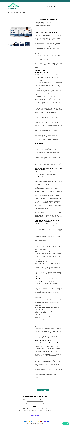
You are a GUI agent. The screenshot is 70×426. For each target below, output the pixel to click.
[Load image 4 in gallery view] (27, 44)
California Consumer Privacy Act (35, 412)
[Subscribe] (43, 402)
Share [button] (37, 377)
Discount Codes (39, 410)
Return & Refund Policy (47, 410)
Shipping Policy (33, 410)
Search (37, 408)
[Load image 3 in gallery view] (22, 44)
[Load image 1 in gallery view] (12, 44)
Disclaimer (50, 408)
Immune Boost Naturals (33, 423)
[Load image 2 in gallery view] (17, 44)
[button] (15, 12)
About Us (41, 408)
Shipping (36, 23)
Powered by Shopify (40, 423)
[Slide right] (31, 44)
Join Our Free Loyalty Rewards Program (23, 408)
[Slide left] (9, 44)
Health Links (33, 408)
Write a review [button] (43, 390)
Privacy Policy (20, 410)
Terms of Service (27, 410)
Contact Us (46, 408)
